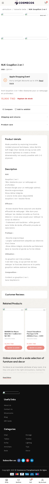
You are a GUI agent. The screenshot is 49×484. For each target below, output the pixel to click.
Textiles (28, 439)
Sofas (6, 443)
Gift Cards (8, 421)
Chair (6, 435)
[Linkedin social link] (32, 460)
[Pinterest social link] (27, 460)
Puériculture (6, 9)
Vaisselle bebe (20, 9)
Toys (27, 447)
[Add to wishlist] (22, 310)
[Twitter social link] (23, 460)
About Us (7, 405)
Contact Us (8, 409)
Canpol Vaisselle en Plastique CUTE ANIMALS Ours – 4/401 (35, 334)
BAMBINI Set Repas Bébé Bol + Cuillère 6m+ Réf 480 (13, 334)
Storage (29, 435)
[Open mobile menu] (3, 3)
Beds (6, 451)
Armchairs (8, 447)
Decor (28, 451)
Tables (6, 439)
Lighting (29, 443)
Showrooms (8, 413)
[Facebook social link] (19, 460)
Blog (6, 417)
